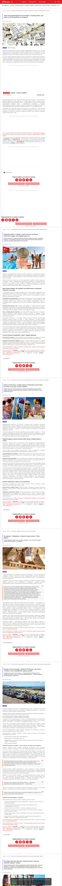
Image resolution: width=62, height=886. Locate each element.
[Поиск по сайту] (55, 2)
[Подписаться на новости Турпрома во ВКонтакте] (23, 179)
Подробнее (14, 880)
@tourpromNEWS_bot (12, 628)
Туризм (12, 5)
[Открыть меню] (12, 2)
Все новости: (5, 5)
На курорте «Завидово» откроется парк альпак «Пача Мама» (24, 531)
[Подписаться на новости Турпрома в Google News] (30, 179)
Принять (14, 883)
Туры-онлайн (42, 1)
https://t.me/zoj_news (7, 354)
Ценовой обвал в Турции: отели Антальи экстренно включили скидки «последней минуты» (29, 229)
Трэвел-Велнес (55, 5)
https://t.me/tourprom (20, 143)
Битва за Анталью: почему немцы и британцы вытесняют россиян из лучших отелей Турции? (30, 379)
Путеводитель (32, 1)
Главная (4, 10)
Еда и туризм (46, 5)
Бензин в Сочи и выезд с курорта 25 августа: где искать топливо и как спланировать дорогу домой (31, 664)
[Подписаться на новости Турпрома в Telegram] (16, 179)
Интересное (38, 5)
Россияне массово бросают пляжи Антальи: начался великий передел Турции (27, 856)
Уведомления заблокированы (17, 183)
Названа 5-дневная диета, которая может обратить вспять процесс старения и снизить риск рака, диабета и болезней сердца (24, 134)
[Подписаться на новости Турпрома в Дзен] (27, 179)
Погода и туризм (29, 5)
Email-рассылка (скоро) (33, 183)
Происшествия (19, 5)
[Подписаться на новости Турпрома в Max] (20, 179)
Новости (24, 1)
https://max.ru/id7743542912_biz (13, 352)
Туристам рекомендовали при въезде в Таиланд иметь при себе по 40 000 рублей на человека (30, 10)
